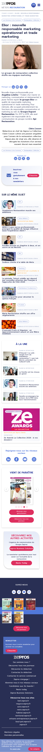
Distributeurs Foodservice (27, 288)
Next (34, 489)
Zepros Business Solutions (21, 548)
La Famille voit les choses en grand (29, 373)
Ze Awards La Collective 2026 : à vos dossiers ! (21, 438)
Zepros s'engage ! (21, 679)
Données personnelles (14, 735)
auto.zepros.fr (23, 706)
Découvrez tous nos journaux (22, 520)
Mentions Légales (12, 732)
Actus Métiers (23, 218)
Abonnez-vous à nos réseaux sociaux (21, 682)
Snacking (21, 268)
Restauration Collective (31, 20)
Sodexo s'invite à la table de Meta (18, 262)
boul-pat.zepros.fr (23, 721)
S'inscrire (33, 175)
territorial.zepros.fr (23, 715)
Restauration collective (13, 411)
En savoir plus (15, 749)
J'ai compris (34, 749)
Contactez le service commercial (21, 676)
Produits (21, 305)
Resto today (21, 689)
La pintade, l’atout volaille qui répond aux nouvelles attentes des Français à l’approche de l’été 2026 (19, 280)
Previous (4, 489)
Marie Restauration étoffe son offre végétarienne (18, 314)
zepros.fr (23, 724)
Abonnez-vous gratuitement (21, 512)
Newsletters (33, 5)
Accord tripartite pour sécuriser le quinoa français (18, 298)
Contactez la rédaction (21, 672)
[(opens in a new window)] (26, 86)
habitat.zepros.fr (23, 712)
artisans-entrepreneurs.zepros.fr (23, 718)
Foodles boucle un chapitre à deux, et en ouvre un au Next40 (21, 246)
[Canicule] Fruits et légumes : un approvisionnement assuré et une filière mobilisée (20, 332)
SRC (20, 202)
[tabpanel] (21, 490)
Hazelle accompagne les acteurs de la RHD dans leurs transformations (29, 398)
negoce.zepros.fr (23, 703)
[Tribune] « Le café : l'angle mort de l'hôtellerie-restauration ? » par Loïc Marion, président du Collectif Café (28, 357)
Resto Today (21, 563)
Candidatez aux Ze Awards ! (21, 686)
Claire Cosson (34, 42)
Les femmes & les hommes (12, 20)
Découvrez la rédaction (21, 669)
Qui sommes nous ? (21, 662)
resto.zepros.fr (23, 709)
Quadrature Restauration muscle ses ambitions (18, 211)
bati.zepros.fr (23, 700)
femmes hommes (7, 13)
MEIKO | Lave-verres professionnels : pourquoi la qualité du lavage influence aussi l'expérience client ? (20, 229)
